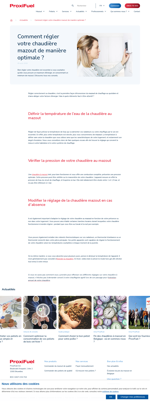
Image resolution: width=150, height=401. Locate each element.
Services (65, 11)
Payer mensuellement (85, 366)
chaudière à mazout (40, 174)
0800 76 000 (132, 5)
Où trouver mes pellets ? (86, 370)
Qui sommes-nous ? (119, 11)
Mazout (39, 11)
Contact (137, 11)
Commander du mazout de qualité (57, 366)
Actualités (80, 11)
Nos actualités (113, 366)
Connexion (115, 5)
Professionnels (97, 11)
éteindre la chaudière (65, 259)
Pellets (52, 11)
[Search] (72, 5)
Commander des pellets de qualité (58, 370)
